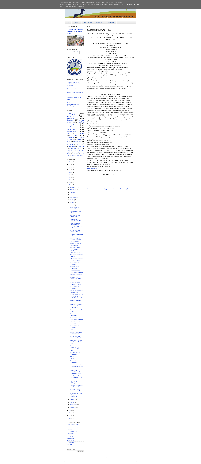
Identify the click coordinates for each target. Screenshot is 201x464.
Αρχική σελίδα (109, 189)
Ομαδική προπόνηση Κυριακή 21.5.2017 (75, 283)
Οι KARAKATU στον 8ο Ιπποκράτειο (76, 353)
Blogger (110, 458)
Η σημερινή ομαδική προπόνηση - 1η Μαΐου (76, 390)
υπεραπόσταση (77, 141)
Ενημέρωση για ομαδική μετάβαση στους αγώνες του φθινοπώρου (74, 83)
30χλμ (68, 153)
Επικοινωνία (110, 22)
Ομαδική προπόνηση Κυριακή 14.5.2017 (75, 337)
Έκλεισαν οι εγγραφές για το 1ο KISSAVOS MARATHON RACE (76, 296)
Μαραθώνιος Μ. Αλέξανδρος (74, 427)
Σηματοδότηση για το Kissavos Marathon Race (76, 318)
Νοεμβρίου (73, 189)
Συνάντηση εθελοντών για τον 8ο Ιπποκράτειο (76, 386)
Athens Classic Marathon (73, 424)
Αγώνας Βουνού (72, 128)
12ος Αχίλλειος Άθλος (72, 89)
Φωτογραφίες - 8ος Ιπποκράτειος (74, 361)
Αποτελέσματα (77, 152)
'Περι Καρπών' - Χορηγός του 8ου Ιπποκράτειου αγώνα (76, 377)
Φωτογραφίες (80, 145)
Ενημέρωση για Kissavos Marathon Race (76, 291)
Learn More (130, 4)
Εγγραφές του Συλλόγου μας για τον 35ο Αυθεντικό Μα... (76, 306)
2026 (70, 162)
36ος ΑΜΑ (72, 146)
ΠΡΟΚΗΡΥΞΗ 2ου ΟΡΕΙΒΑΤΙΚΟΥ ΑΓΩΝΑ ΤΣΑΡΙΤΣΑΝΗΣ (75, 250)
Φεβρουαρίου (73, 404)
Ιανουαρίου (73, 407)
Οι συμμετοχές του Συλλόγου (74, 207)
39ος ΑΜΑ (79, 155)
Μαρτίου (72, 402)
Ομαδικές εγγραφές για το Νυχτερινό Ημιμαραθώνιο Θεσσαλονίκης (73, 104)
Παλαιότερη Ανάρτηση (126, 189)
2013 (70, 418)
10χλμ (68, 133)
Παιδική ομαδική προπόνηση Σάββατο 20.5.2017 (75, 279)
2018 (70, 182)
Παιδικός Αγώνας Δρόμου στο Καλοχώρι (76, 244)
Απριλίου (72, 399)
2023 (70, 169)
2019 (70, 180)
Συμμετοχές (70, 118)
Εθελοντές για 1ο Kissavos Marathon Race (76, 333)
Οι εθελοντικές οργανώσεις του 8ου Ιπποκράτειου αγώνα (75, 372)
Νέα (68, 22)
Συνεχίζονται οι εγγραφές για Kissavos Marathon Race (76, 342)
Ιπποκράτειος (88, 22)
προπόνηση (70, 137)
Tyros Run (72, 329)
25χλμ (68, 141)
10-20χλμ (81, 133)
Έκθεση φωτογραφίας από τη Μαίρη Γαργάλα (76, 259)
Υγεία (71, 139)
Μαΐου (72, 205)
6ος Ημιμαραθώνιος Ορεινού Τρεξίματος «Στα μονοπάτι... (75, 240)
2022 (70, 172)
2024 (70, 167)
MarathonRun (70, 438)
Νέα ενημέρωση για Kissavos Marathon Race (76, 271)
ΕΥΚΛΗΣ (69, 445)
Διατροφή (78, 139)
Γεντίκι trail (99, 22)
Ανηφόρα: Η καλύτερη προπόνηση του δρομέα (76, 301)
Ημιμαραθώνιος (71, 131)
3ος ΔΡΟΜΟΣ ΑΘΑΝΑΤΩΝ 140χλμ (76, 219)
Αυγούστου (73, 197)
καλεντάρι (71, 116)
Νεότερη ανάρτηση (94, 189)
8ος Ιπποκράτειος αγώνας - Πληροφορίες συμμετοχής (76, 395)
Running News (70, 433)
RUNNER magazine (72, 431)
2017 (70, 185)
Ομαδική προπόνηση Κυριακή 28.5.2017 (75, 231)
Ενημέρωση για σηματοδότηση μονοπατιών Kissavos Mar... (76, 348)
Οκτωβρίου (73, 192)
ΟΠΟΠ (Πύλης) (71, 440)
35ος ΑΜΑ (78, 143)
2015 (70, 413)
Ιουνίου (72, 202)
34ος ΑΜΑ (69, 143)
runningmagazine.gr (72, 436)
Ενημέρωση (70, 120)
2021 (70, 174)
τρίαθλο (73, 155)
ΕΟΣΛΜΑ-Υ (70, 150)
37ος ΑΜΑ (70, 145)
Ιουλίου (72, 200)
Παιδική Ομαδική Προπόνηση (74, 267)
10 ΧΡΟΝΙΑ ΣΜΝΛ (75, 148)
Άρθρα (82, 137)
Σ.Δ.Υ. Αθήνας (70, 442)
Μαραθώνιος (71, 129)
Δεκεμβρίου (73, 187)
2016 (70, 410)
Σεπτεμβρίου (73, 195)
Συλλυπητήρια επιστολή (76, 274)
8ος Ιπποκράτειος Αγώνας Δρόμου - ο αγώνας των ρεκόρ (76, 366)
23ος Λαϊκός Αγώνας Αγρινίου (75, 322)
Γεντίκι (75, 135)
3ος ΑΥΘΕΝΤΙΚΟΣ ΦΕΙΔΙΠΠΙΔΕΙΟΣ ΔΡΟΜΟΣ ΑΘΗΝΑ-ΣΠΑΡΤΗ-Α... (75, 225)
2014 (70, 415)
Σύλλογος (77, 22)
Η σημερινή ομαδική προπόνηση (75, 215)
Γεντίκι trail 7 (75, 153)
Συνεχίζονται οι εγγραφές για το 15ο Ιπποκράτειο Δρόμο (75, 31)
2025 (70, 164)
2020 (70, 177)
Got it (139, 4)
